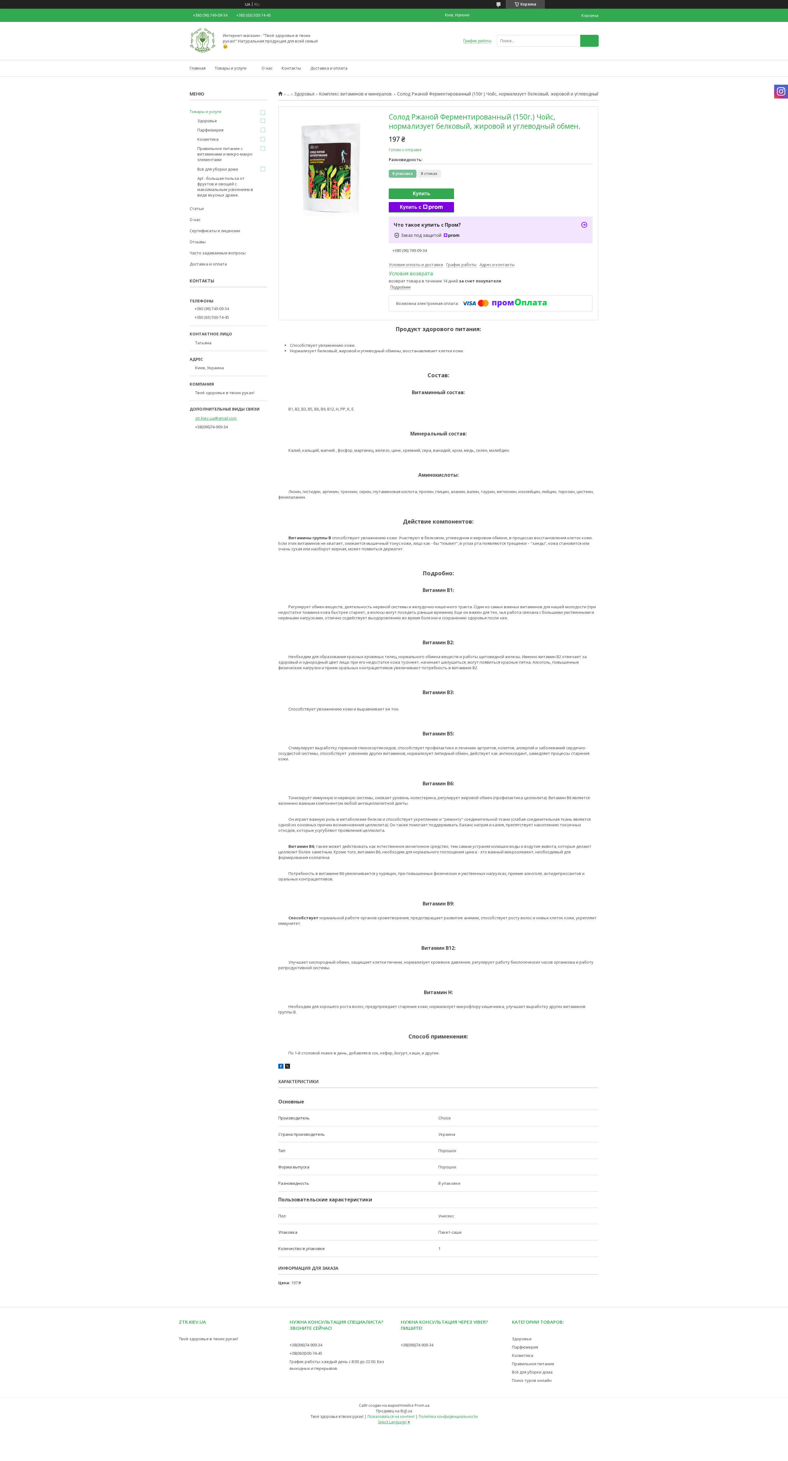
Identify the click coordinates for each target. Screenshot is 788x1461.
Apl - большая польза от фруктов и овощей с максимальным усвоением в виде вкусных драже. (225, 187)
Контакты (291, 68)
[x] (287, 1067)
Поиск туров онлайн (532, 1380)
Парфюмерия (210, 130)
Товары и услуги (231, 68)
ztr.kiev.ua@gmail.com (216, 418)
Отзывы (198, 242)
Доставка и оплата (329, 68)
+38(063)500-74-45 (306, 1353)
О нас (267, 68)
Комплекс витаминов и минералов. (355, 93)
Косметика (208, 139)
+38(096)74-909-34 (306, 1345)
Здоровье (304, 93)
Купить (421, 193)
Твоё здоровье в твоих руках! (208, 1339)
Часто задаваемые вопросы (218, 253)
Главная (198, 68)
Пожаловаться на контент (391, 1416)
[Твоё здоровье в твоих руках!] (203, 52)
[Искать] (589, 41)
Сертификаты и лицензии (215, 230)
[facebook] (280, 1067)
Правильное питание (533, 1363)
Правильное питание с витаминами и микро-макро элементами (224, 154)
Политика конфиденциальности (448, 1416)
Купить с (410, 207)
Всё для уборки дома (217, 169)
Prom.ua (422, 1405)
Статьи (197, 208)
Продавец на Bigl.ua (394, 1411)
